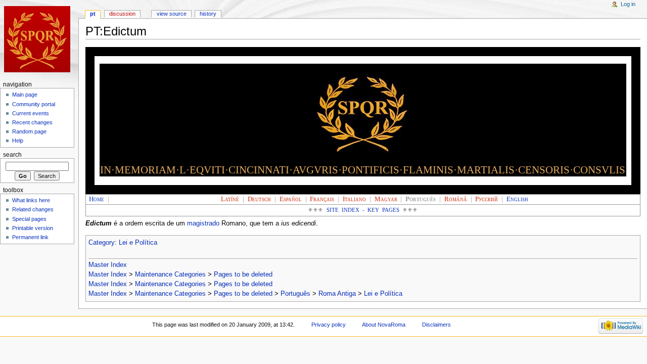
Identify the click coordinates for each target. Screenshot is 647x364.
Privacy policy (328, 325)
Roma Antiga (337, 293)
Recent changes (32, 122)
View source (172, 14)
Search (12, 155)
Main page (24, 95)
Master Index (107, 264)
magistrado (203, 223)
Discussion (122, 14)
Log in (628, 4)
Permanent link (30, 237)
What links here (31, 200)
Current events (30, 113)
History (208, 14)
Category (101, 242)
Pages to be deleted (243, 274)
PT (93, 14)
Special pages (29, 219)
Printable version (32, 228)
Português (295, 293)
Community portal (33, 104)
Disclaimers (436, 325)
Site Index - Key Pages (363, 210)
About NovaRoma (383, 325)
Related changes (33, 209)
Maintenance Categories (170, 274)
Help (17, 141)
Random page (29, 131)
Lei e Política (138, 242)
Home (96, 199)
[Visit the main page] (39, 39)
